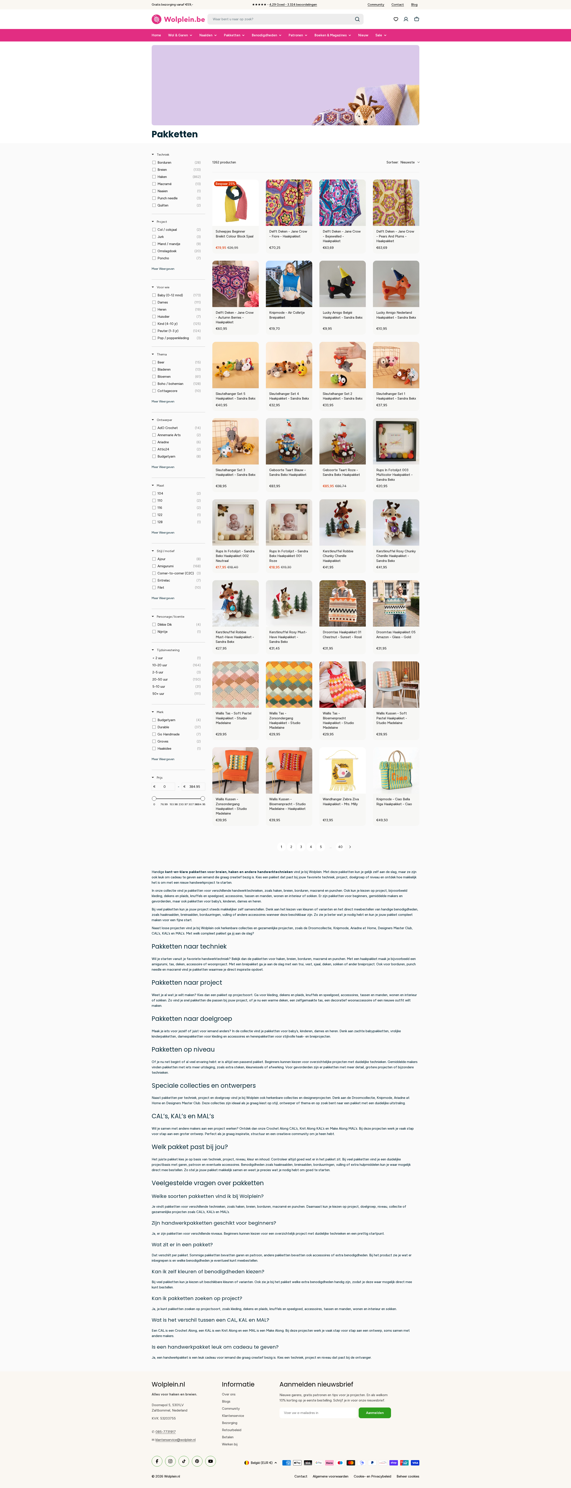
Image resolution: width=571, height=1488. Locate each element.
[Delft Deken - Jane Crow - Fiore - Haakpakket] (289, 203)
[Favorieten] (396, 19)
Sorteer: (401, 162)
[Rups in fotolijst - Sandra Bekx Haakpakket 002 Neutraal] (235, 522)
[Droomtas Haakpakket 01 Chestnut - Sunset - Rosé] (342, 603)
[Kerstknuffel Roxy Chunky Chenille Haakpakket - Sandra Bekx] (396, 522)
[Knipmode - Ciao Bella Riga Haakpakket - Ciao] (396, 770)
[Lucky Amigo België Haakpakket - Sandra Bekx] (342, 284)
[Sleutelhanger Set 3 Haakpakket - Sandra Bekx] (235, 441)
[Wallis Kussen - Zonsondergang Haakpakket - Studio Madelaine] (235, 770)
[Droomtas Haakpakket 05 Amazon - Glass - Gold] (396, 603)
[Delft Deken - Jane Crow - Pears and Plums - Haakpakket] (396, 203)
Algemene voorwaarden (330, 1476)
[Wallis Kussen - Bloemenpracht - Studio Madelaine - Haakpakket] (289, 770)
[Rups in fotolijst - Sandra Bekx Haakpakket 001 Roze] (289, 522)
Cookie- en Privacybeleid (372, 1476)
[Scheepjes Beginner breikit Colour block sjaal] (235, 203)
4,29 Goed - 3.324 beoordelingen (293, 4)
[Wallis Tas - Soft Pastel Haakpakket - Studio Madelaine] (235, 684)
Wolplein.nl (172, 1476)
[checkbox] (177, 162)
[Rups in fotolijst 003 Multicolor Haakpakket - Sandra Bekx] (396, 441)
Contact (397, 4)
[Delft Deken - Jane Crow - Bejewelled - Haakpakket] (342, 203)
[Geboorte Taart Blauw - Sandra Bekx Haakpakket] (289, 441)
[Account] (406, 19)
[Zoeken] (357, 19)
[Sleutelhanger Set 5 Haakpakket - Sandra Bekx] (235, 365)
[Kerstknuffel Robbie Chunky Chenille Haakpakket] (342, 522)
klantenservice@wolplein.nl (175, 1440)
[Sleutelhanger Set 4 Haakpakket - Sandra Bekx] (289, 365)
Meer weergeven (163, 269)
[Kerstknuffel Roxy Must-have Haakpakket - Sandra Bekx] (289, 603)
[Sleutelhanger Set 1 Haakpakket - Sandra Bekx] (396, 365)
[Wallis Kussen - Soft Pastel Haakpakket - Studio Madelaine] (396, 684)
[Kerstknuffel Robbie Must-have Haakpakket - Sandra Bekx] (235, 603)
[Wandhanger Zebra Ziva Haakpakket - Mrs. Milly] (342, 770)
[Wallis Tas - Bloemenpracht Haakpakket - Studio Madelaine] (342, 684)
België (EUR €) (262, 1463)
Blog (414, 4)
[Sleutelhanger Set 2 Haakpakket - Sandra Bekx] (342, 365)
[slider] (154, 798)
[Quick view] (254, 221)
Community (376, 4)
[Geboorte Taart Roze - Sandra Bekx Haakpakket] (342, 441)
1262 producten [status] (224, 162)
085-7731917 (165, 1432)
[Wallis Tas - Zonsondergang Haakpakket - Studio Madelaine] (289, 684)
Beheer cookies (408, 1476)
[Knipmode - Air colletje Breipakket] (289, 284)
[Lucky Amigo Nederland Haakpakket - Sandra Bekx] (396, 284)
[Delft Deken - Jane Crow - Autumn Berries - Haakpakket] (235, 284)
